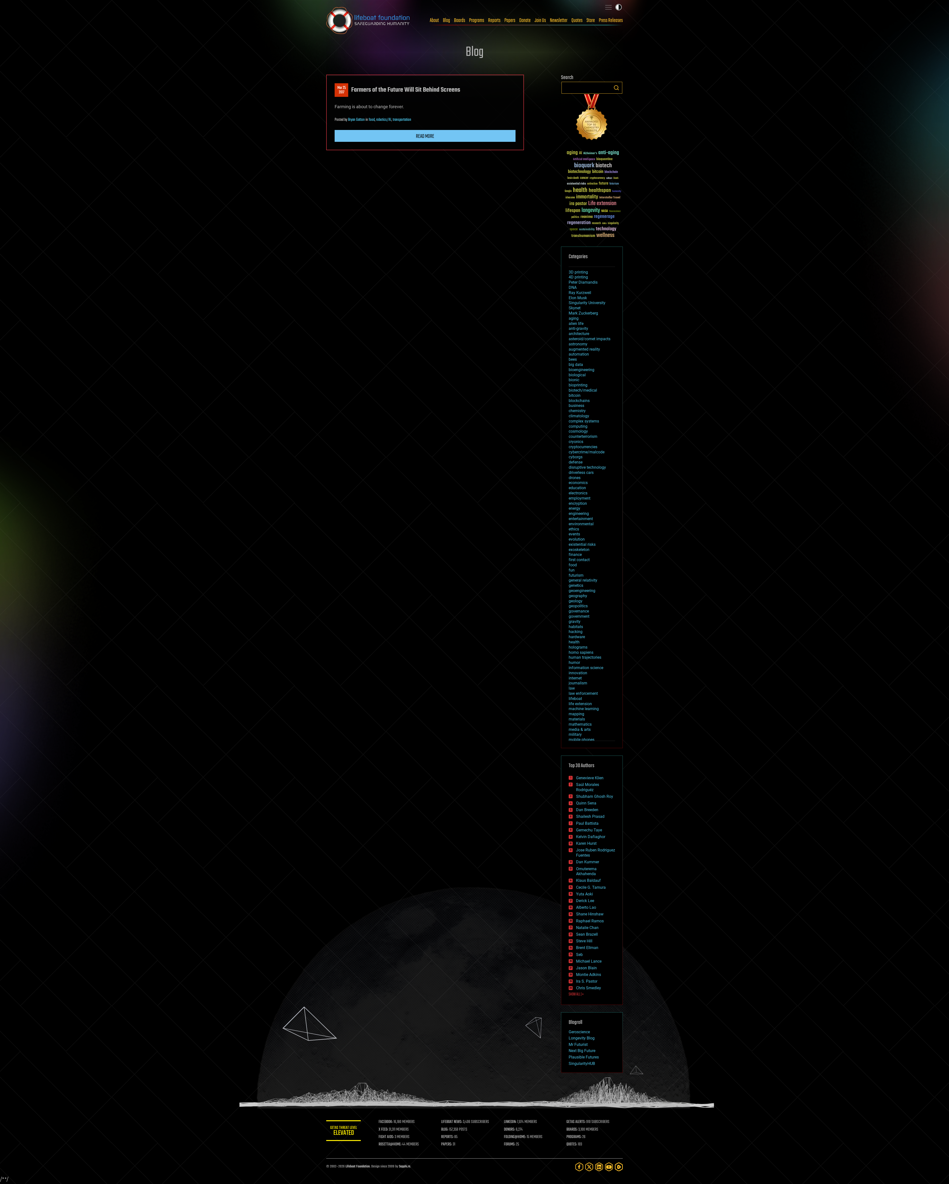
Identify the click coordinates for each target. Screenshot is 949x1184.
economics (578, 482)
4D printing (578, 277)
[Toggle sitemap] (608, 7)
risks (604, 223)
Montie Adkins (588, 974)
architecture (579, 333)
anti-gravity (578, 328)
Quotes (576, 20)
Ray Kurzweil (580, 292)
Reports (494, 20)
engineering (579, 513)
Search (616, 88)
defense (575, 462)
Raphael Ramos (590, 921)
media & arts (580, 729)
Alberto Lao (586, 907)
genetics (576, 585)
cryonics (576, 441)
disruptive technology (587, 467)
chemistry (577, 410)
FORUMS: (509, 1144)
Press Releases (611, 20)
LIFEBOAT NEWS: (451, 1122)
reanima (587, 216)
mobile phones (581, 739)
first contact (579, 559)
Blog (446, 20)
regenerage (604, 216)
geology (575, 601)
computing (578, 426)
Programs (476, 20)
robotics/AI (383, 120)
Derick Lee (585, 900)
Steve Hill (584, 941)
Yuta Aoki (584, 894)
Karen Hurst (586, 843)
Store (590, 20)
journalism (578, 683)
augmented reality (584, 349)
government (579, 616)
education (577, 488)
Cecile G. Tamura (591, 887)
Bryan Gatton (356, 120)
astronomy (578, 344)
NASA (604, 211)
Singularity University (587, 302)
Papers (509, 20)
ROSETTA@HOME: (390, 1144)
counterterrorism (583, 436)
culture (609, 178)
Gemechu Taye (589, 830)
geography (578, 595)
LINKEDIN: (510, 1122)
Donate (525, 20)
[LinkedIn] (599, 1167)
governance (579, 611)
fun (572, 570)
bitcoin (597, 171)
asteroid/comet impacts (589, 339)
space (574, 229)
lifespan (572, 210)
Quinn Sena (586, 803)
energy (574, 508)
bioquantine (604, 159)
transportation (402, 120)
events (574, 534)
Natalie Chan (587, 927)
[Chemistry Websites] (592, 118)
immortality (587, 197)
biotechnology (579, 171)
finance (575, 554)
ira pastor (578, 204)
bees (573, 359)
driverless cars (581, 472)
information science (586, 667)
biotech (604, 165)
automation (579, 354)
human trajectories (585, 657)
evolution (577, 539)
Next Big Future (582, 1050)
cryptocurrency (597, 178)
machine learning (584, 708)
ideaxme (570, 198)
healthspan (600, 191)
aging (572, 153)
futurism (614, 184)
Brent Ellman (587, 947)
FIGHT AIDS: (386, 1137)
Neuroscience (615, 211)
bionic (574, 380)
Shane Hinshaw (590, 914)
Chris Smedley (588, 988)
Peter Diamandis (583, 282)
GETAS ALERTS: (575, 1122)
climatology (579, 416)
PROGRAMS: (574, 1137)
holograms (578, 647)
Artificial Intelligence (584, 159)
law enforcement (583, 693)
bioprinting (578, 385)
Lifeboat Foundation (357, 1166)
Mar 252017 (341, 90)
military (575, 734)
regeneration (579, 223)
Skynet (575, 308)
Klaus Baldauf (588, 880)
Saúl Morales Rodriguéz (587, 787)
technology (606, 229)
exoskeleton (579, 549)
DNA (573, 287)
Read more (425, 136)
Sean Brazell (587, 934)
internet (575, 678)
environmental (581, 524)
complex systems (584, 421)
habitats (576, 626)
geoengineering (582, 590)
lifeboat (575, 698)
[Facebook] (579, 1167)
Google (568, 191)
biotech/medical (583, 390)
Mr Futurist (578, 1044)
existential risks (576, 184)
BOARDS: (572, 1129)
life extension (580, 703)
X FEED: (383, 1129)
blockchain (611, 172)
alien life (576, 323)
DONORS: (509, 1129)
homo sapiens (581, 652)
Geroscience (579, 1032)
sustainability (587, 230)
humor (574, 662)
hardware (577, 636)
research (596, 223)
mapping (576, 714)
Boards (459, 20)
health (580, 190)
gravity (575, 621)
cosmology (578, 431)
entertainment (581, 518)
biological (577, 375)
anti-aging (608, 153)
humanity (616, 191)
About (434, 20)
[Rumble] (619, 1167)
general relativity (583, 580)
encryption (578, 503)
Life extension (602, 203)
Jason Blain (586, 968)
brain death (573, 178)
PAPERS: (446, 1144)
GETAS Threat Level (343, 1131)
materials (577, 719)
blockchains (579, 400)
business (576, 405)
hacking (575, 631)
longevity (591, 210)
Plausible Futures (584, 1057)
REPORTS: (447, 1137)
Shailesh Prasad (590, 816)
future (603, 183)
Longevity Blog (582, 1038)
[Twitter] (589, 1167)
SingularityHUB (582, 1063)
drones (575, 477)
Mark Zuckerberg (583, 313)
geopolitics (578, 606)
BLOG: (444, 1129)
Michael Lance (589, 961)
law (572, 688)
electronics (578, 493)
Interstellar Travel (609, 198)
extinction (592, 184)
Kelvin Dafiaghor (590, 836)
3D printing (578, 272)
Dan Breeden (587, 809)
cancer (584, 178)
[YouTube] (609, 1167)
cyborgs (575, 457)
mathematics (580, 724)
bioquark (584, 165)
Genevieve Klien (590, 778)
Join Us (540, 20)
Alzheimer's (590, 153)
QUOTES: (571, 1144)
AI (580, 153)
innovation (578, 673)
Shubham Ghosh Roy (594, 796)
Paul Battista (587, 823)
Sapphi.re (404, 1166)
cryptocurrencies (583, 446)
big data (576, 364)
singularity (613, 223)
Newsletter (558, 20)
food (372, 120)
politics (575, 217)
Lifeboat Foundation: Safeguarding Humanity (368, 20)
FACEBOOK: (386, 1122)
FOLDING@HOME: (515, 1137)
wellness (605, 235)
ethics (574, 529)
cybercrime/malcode (586, 452)
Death (615, 178)
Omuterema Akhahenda (586, 871)
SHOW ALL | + (576, 994)
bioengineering (581, 369)
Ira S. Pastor (586, 981)
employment (579, 498)
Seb (579, 954)
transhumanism (583, 235)
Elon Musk (578, 298)
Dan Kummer (587, 862)
